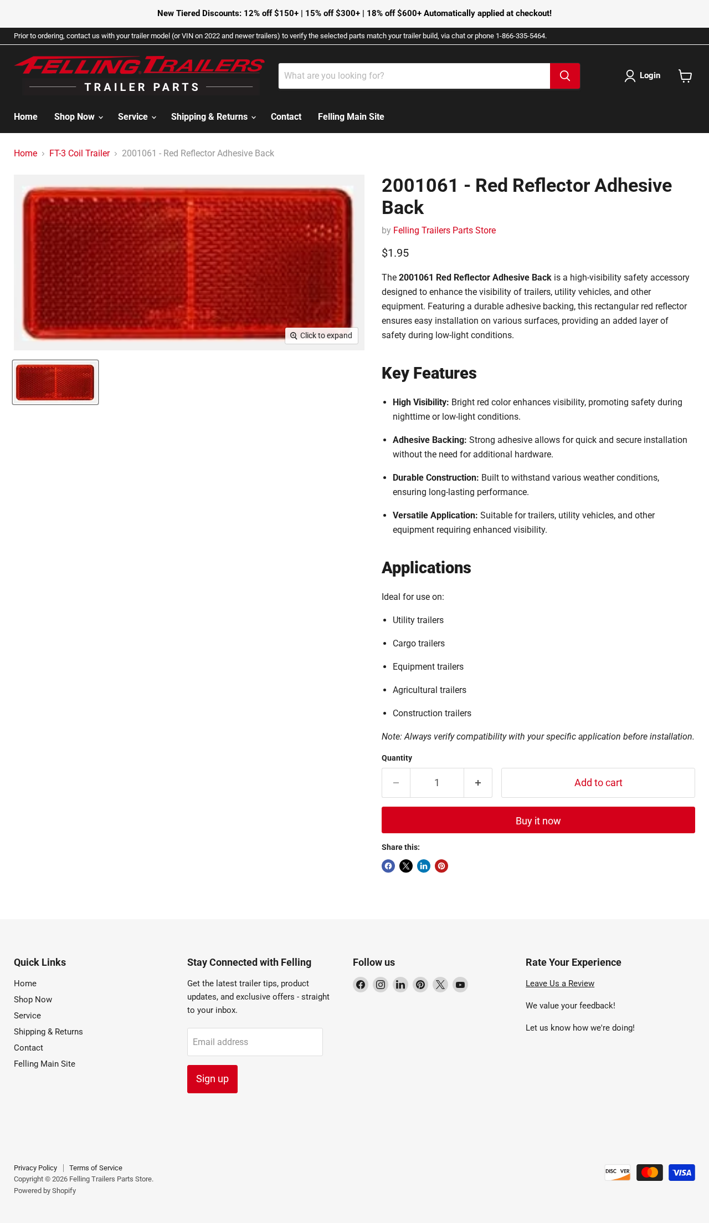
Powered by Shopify (45, 1190)
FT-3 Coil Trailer (79, 154)
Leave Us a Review (560, 983)
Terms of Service (95, 1168)
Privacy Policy (35, 1168)
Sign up (212, 1078)
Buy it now (538, 821)
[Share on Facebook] (388, 866)
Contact (286, 116)
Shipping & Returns (210, 116)
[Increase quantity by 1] (478, 783)
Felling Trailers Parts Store (444, 230)
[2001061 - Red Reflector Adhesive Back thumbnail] (55, 382)
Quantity (397, 757)
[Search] (565, 76)
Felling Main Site (351, 116)
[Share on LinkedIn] (423, 866)
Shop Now (75, 116)
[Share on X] (406, 866)
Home (26, 116)
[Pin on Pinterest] (441, 866)
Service (134, 116)
